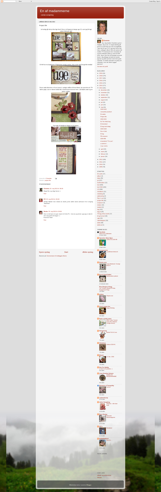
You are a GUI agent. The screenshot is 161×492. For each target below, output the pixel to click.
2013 (101, 88)
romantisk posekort (106, 111)
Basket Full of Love (111, 332)
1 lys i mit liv (104, 146)
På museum (104, 136)
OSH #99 (103, 138)
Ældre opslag (87, 252)
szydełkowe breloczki (112, 251)
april (102, 149)
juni (102, 104)
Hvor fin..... (109, 440)
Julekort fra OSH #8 (111, 239)
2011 (100, 162)
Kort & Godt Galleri (105, 274)
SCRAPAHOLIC (104, 438)
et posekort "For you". (106, 141)
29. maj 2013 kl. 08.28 (52, 199)
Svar (45, 193)
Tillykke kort (109, 295)
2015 (101, 83)
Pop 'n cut (100, 198)
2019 (101, 73)
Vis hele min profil (102, 66)
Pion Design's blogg (105, 286)
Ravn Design (103, 414)
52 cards (99, 174)
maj (102, 107)
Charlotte (106, 40)
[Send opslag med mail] (55, 178)
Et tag (102, 134)
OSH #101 (103, 119)
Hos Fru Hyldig (104, 367)
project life (48, 180)
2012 (101, 159)
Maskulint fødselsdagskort (110, 416)
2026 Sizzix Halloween (105, 233)
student (99, 207)
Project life (103, 116)
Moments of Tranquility (106, 385)
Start (66, 252)
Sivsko (46, 211)
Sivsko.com (103, 262)
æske (98, 222)
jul (98, 180)
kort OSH (100, 187)
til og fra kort (101, 216)
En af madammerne (54, 11)
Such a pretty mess (105, 318)
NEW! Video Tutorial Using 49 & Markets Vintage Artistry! (111, 321)
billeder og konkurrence (104, 475)
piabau (101, 294)
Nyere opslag (44, 252)
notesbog (100, 193)
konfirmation (101, 182)
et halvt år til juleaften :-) (105, 369)
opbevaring (100, 196)
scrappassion (103, 250)
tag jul (99, 211)
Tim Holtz (102, 232)
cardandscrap (103, 397)
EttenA (101, 355)
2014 (101, 85)
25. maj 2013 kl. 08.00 (56, 188)
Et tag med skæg (105, 126)
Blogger (89, 485)
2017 (101, 78)
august (103, 100)
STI (45, 199)
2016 (101, 80)
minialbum (100, 191)
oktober (103, 95)
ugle (98, 218)
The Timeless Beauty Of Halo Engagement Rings (107, 289)
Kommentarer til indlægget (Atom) (57, 256)
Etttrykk (99, 477)
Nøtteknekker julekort (112, 276)
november (104, 92)
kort (98, 185)
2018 (101, 75)
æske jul (99, 225)
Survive (108, 387)
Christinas (102, 343)
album (99, 176)
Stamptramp (103, 331)
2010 (101, 164)
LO (98, 189)
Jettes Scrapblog (104, 402)
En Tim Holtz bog (105, 121)
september (104, 97)
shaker (99, 205)
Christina (46, 188)
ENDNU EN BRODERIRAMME (111, 375)
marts (103, 151)
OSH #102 (103, 109)
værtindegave (101, 220)
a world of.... (104, 143)
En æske (103, 114)
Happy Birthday (110, 308)
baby (98, 178)
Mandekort (109, 428)
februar (103, 154)
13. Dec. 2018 (110, 356)
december (104, 90)
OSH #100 (103, 129)
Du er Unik (103, 131)
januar (103, 156)
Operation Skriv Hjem (106, 238)
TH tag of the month (103, 213)
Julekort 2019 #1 (110, 344)
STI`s (100, 426)
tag (98, 209)
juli (102, 102)
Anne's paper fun (104, 306)
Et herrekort (103, 124)
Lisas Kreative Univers (106, 373)
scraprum (100, 202)
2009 (101, 167)
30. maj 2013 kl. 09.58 (55, 211)
